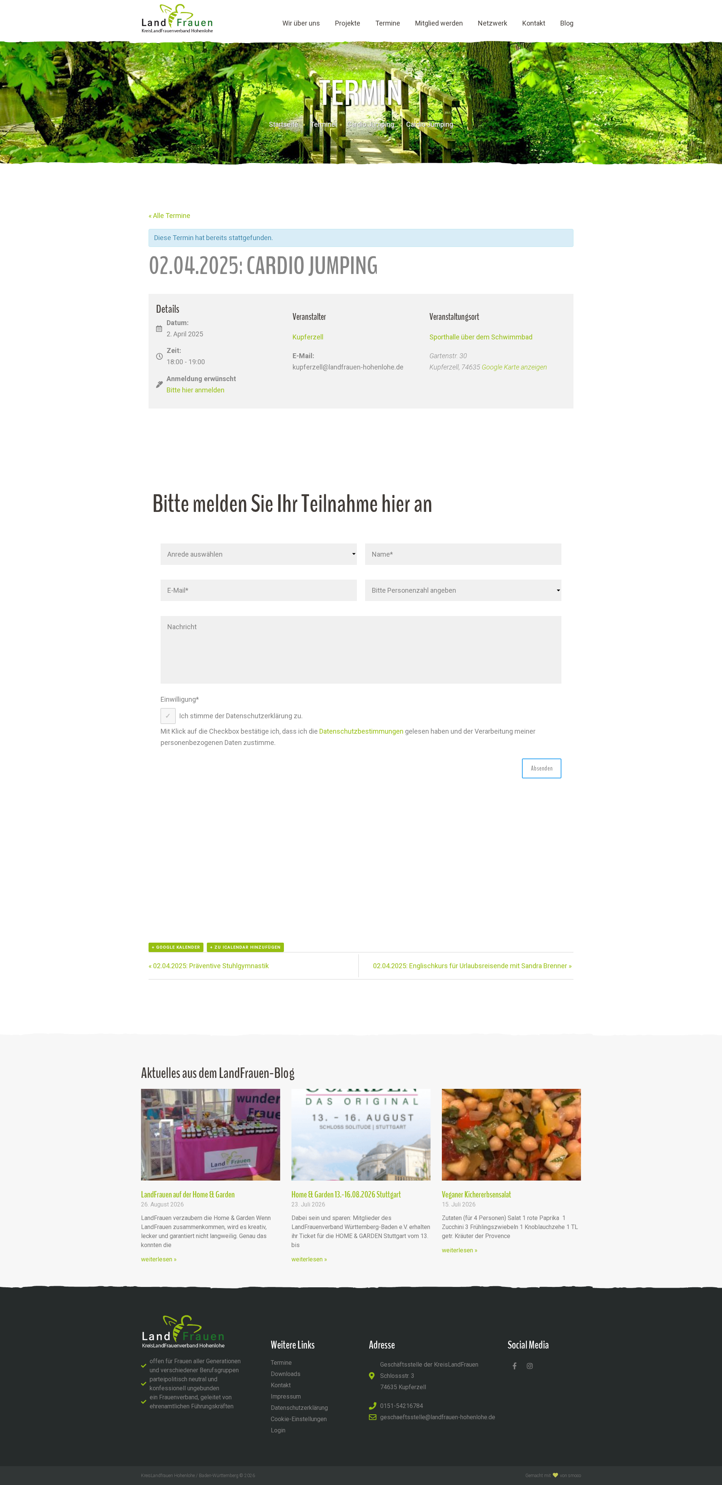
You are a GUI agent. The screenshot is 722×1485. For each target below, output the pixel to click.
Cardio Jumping (370, 124)
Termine (387, 23)
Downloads (285, 1374)
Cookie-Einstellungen (299, 1419)
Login (278, 1430)
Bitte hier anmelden (195, 390)
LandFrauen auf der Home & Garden (188, 1194)
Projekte (347, 23)
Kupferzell (308, 337)
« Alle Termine (169, 215)
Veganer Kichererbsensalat (476, 1194)
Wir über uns (301, 23)
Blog (566, 23)
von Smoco (570, 1475)
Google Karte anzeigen (514, 367)
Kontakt (533, 23)
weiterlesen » (159, 1259)
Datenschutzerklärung (299, 1407)
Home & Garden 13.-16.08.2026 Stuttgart (346, 1194)
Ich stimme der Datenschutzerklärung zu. (241, 716)
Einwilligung (180, 699)
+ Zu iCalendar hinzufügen (245, 947)
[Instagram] (530, 1366)
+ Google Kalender (176, 947)
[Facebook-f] (514, 1366)
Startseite (283, 124)
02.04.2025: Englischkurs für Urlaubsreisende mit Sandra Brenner (472, 966)
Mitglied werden (439, 23)
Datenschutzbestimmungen (361, 731)
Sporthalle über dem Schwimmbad (480, 337)
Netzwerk (492, 23)
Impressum (286, 1396)
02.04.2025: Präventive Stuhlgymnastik (209, 966)
